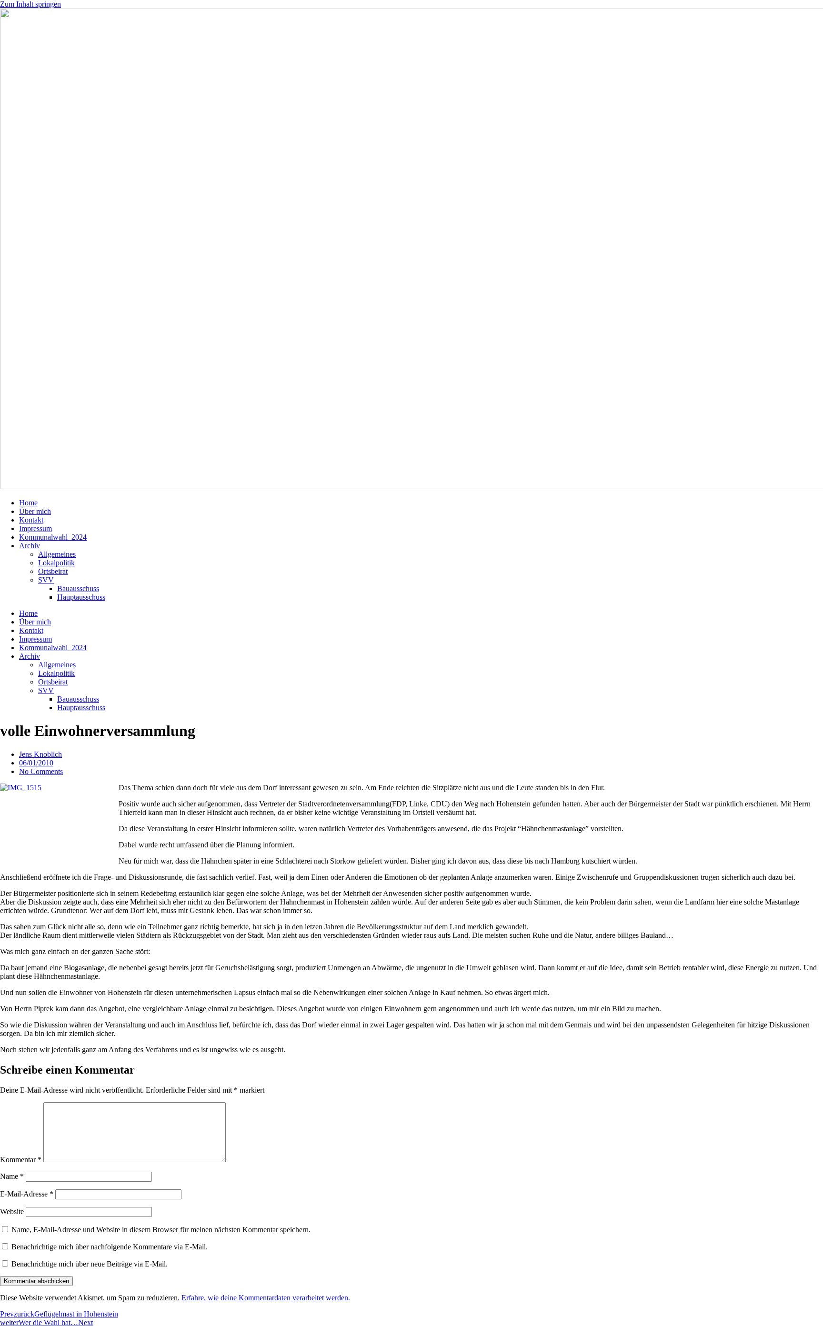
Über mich (35, 511)
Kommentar (20, 1160)
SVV (46, 580)
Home (28, 503)
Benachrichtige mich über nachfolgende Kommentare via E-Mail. (109, 1247)
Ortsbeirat (53, 571)
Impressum (35, 528)
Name (12, 1176)
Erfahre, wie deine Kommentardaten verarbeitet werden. (265, 1298)
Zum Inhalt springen (30, 4)
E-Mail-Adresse (26, 1194)
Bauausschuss (78, 588)
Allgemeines (57, 554)
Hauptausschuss (81, 597)
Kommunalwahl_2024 (53, 537)
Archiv (29, 546)
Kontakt (31, 520)
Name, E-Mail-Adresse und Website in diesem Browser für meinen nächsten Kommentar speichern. (161, 1230)
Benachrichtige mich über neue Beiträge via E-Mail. (89, 1264)
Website (12, 1211)
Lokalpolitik (56, 563)
